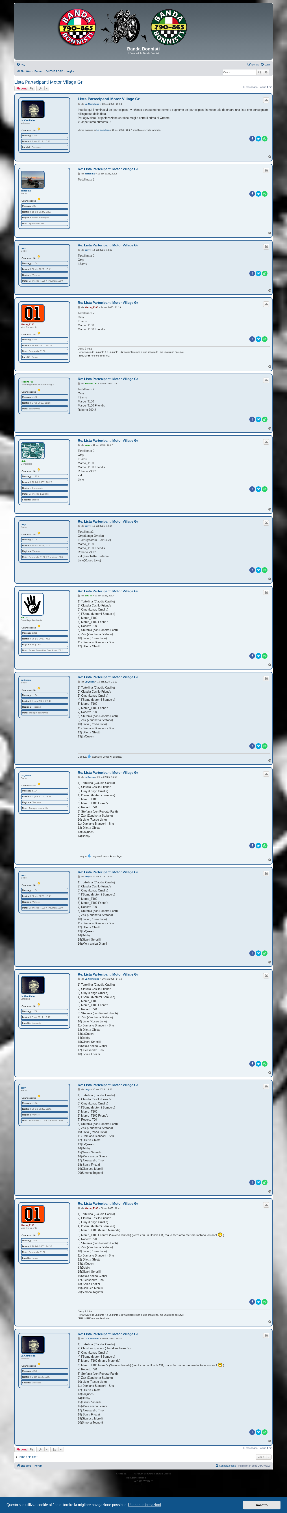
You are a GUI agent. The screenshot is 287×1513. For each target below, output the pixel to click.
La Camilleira (28, 120)
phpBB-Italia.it (154, 1477)
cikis (23, 461)
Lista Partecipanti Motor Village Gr (48, 82)
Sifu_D (24, 617)
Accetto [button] (262, 1505)
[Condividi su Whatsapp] (264, 138)
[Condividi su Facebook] (252, 138)
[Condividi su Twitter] (258, 138)
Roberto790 (27, 381)
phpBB (130, 1473)
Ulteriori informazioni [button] (144, 1505)
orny (23, 248)
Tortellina (26, 190)
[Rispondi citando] (266, 100)
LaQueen (26, 680)
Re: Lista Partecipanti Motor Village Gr (108, 169)
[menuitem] (21, 64)
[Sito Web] (143, 26)
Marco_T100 (27, 324)
